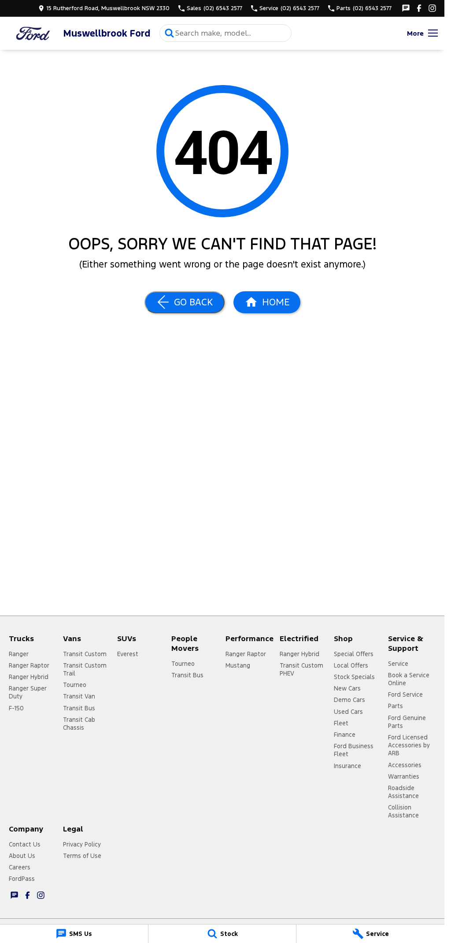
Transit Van (79, 696)
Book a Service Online (408, 679)
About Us (22, 856)
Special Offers (353, 654)
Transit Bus (79, 708)
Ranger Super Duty (28, 692)
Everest (127, 654)
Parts (395, 706)
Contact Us (25, 844)
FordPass (22, 879)
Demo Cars (349, 700)
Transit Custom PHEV (301, 669)
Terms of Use (82, 856)
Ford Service (405, 694)
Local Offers (351, 665)
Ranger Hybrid (28, 677)
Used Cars (348, 712)
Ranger (19, 654)
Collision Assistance (403, 811)
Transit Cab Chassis (79, 723)
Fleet (341, 723)
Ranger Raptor (29, 665)
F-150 (16, 708)
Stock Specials (354, 677)
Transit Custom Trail (85, 669)
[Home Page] (33, 33)
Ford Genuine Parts (407, 722)
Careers (19, 867)
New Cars (347, 688)
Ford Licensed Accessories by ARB (409, 745)
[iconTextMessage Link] (405, 8)
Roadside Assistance (403, 792)
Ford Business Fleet (353, 750)
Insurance (347, 766)
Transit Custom (85, 654)
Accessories (404, 765)
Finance (344, 735)
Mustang (238, 665)
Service (398, 664)
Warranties (403, 776)
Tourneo (74, 685)
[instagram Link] (432, 8)
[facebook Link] (419, 8)
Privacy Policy (82, 844)
